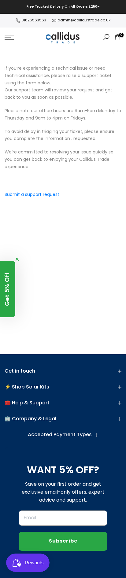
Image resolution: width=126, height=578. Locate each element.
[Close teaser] (17, 259)
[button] (7, 289)
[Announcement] (63, 7)
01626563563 (33, 20)
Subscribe (63, 541)
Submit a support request (32, 194)
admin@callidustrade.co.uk (83, 20)
